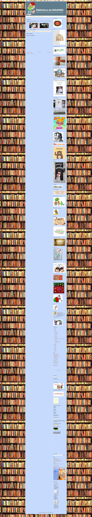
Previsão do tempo (57, 376)
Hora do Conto (55, 358)
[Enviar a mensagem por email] (32, 31)
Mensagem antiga (49, 52)
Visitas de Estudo (56, 363)
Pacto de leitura (28, 16)
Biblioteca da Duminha (60, 312)
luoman (47, 512)
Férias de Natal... (56, 342)
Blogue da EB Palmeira (33, 16)
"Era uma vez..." (56, 340)
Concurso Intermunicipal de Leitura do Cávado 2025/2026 (59, 468)
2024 (54, 329)
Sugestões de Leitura (56, 361)
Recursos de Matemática (56, 459)
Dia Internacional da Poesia (57, 354)
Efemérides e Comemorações (57, 356)
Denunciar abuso (55, 365)
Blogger (52, 512)
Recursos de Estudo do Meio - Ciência (58, 461)
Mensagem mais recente (29, 52)
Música (54, 462)
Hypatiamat (56, 339)
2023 (54, 330)
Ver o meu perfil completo (56, 317)
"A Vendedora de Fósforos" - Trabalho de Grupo (60, 338)
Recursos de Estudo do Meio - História (58, 460)
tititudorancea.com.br (63, 376)
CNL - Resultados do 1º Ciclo (58, 341)
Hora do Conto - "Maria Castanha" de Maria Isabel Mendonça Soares (56, 484)
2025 (54, 328)
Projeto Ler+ (55, 360)
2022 (54, 331)
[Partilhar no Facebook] (34, 31)
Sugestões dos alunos (56, 362)
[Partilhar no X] (33, 31)
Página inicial (39, 52)
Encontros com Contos (40, 16)
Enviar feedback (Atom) (31, 53)
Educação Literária (56, 355)
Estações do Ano (55, 357)
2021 (54, 344)
